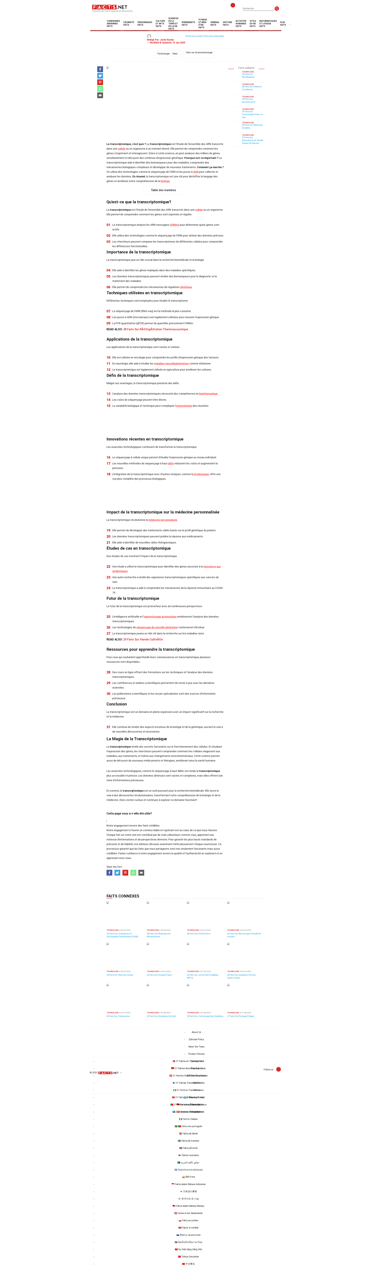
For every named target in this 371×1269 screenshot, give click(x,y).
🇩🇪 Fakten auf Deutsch (188, 1104)
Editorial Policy (196, 1039)
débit (171, 463)
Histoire (227, 23)
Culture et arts (160, 23)
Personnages (145, 23)
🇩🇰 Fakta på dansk (188, 1133)
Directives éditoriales (214, 36)
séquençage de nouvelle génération (157, 627)
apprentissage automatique (160, 616)
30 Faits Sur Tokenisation (118, 1016)
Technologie (167, 53)
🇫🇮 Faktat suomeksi (188, 1155)
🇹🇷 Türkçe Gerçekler (188, 1256)
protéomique (201, 474)
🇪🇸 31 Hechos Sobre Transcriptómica (188, 1075)
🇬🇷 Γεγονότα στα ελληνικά (188, 1169)
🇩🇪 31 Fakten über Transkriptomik (188, 1068)
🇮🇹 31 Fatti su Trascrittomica (188, 1090)
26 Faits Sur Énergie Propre (159, 975)
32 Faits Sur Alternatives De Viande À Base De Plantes (252, 140)
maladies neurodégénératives (171, 363)
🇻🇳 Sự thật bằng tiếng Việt (188, 1249)
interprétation (184, 405)
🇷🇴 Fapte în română (188, 1227)
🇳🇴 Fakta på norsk (188, 1148)
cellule (121, 148)
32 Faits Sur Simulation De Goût (161, 1016)
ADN (195, 171)
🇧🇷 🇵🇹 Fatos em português (188, 1126)
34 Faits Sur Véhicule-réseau (120, 975)
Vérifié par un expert (194, 36)
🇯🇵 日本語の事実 (188, 1191)
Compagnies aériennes (113, 23)
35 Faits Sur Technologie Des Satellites (205, 1016)
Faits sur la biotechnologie (199, 52)
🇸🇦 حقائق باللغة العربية (188, 1162)
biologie (165, 181)
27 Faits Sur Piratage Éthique (240, 1016)
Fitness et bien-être (203, 24)
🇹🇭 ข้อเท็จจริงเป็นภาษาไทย (188, 1242)
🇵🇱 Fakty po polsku (188, 1220)
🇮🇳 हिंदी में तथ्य (188, 1177)
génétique (186, 287)
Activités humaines (241, 23)
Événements (188, 23)
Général (214, 23)
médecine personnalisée (162, 519)
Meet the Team (196, 1046)
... (290, 23)
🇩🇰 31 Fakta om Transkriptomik (188, 1061)
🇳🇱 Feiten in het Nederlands (188, 1213)
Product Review (196, 1054)
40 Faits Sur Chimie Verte (198, 933)
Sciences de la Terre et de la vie (173, 23)
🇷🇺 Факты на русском (188, 1235)
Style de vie (253, 23)
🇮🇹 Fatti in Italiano (188, 1119)
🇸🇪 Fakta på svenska (188, 1140)
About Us (196, 1032)
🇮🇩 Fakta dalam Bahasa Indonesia (188, 1184)
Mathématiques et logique (268, 23)
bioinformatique (208, 393)
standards (207, 839)
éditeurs (144, 844)
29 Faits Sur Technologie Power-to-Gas (252, 114)
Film (283, 23)
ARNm (174, 224)
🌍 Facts (188, 1097)
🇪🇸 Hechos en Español (188, 1111)
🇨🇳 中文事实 (188, 1263)
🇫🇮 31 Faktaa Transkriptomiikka (188, 1082)
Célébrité (128, 23)
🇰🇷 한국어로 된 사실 (188, 1198)
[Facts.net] (109, 7)
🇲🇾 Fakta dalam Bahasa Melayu (188, 1206)
